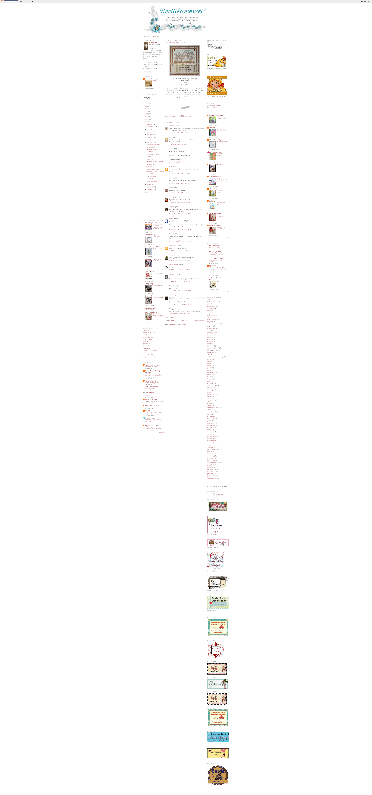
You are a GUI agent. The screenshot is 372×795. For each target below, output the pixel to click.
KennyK (209, 379)
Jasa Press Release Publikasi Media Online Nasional (153, 413)
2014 (146, 111)
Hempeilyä (149, 157)
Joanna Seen (147, 339)
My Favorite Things (215, 251)
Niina (170, 178)
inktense (210, 355)
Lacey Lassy (149, 284)
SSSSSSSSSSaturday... (158, 298)
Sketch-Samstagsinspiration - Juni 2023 (222, 179)
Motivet (209, 397)
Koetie (209, 381)
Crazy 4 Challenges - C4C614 (154, 401)
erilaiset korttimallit (213, 324)
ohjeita (209, 403)
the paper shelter (213, 449)
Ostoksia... (149, 167)
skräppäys (210, 432)
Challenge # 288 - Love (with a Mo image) (154, 420)
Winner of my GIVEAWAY (221, 228)
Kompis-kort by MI (151, 235)
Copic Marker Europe (216, 164)
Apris (171, 295)
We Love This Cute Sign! (216, 247)
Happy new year (222, 141)
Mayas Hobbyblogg (215, 140)
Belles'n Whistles (212, 302)
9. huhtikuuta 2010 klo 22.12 (179, 270)
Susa (170, 137)
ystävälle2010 (211, 476)
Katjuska (171, 274)
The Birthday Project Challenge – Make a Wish (216, 253)
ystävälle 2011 (211, 469)
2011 (146, 119)
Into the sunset (221, 166)
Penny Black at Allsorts (153, 365)
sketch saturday (150, 381)
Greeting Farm (212, 333)
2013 (146, 114)
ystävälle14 (210, 474)
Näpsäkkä (146, 344)
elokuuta (150, 132)
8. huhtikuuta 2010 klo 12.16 (179, 162)
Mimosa (209, 392)
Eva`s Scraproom (151, 312)
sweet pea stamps (213, 445)
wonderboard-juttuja (214, 463)
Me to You (210, 390)
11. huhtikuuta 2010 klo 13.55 (180, 291)
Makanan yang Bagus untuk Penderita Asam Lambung (153, 427)
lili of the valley (150, 411)
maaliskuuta (151, 184)
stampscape (211, 438)
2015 (146, 109)
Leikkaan (212, 128)
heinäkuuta (150, 135)
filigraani (210, 326)
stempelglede (211, 441)
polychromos (211, 423)
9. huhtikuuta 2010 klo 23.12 (179, 281)
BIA (208, 304)
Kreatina (146, 341)
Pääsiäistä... (150, 179)
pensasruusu (173, 245)
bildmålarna (211, 306)
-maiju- (171, 255)
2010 (146, 122)
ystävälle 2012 (211, 471)
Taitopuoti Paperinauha (151, 350)
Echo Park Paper (214, 246)
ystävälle (210, 467)
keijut (209, 377)
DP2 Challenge (149, 418)
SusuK (171, 149)
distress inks (211, 315)
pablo (209, 414)
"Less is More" (149, 392)
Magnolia (210, 388)
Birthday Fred (149, 388)
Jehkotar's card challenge (215, 357)
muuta (209, 399)
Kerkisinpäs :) (150, 147)
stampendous (211, 436)
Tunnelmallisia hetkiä (151, 79)
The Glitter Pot (148, 355)
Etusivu (146, 36)
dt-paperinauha (212, 319)
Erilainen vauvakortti (153, 145)
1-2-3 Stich (146, 331)
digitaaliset (210, 313)
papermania (211, 416)
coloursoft (210, 308)
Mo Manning (211, 394)
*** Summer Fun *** (157, 249)
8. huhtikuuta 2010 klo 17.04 (180, 229)
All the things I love (215, 189)
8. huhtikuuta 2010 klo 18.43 (180, 241)
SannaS (171, 166)
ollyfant (209, 405)
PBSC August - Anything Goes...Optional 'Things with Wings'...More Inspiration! (153, 375)
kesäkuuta (150, 137)
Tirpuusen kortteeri (215, 213)
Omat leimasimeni (212, 408)
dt (208, 317)
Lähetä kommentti (170, 318)
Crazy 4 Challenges (151, 400)
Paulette (171, 197)
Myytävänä (155, 36)
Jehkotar (212, 201)
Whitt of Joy (211, 460)
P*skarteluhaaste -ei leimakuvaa (153, 151)
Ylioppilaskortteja (222, 281)
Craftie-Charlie (148, 335)
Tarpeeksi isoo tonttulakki (221, 215)
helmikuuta (150, 187)
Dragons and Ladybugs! (220, 191)
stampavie (210, 434)
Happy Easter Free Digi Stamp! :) (222, 268)
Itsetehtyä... (149, 159)
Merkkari (154, 42)
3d (208, 300)
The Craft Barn (148, 352)
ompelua (210, 410)
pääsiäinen (210, 427)
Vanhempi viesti (199, 321)
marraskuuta (151, 127)
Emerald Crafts (148, 337)
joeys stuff (148, 296)
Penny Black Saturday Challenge (152, 371)
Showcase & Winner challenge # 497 (154, 394)
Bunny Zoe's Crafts (149, 333)
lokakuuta (150, 129)
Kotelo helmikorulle (152, 181)
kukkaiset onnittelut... (220, 154)
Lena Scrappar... (150, 271)
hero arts (210, 339)
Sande (171, 188)
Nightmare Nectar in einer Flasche (222, 118)
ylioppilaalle (211, 465)
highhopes (210, 341)
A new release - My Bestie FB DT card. (158, 315)
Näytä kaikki (162, 432)
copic (209, 311)
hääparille (210, 346)
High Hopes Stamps (151, 387)
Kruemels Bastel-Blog (216, 115)
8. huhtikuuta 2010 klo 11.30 (179, 133)
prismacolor (211, 425)
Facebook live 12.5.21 (221, 203)
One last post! (149, 407)
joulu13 (209, 366)
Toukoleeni (172, 286)
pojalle (190, 116)
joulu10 (209, 359)
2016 (146, 106)
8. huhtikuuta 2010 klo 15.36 (180, 214)
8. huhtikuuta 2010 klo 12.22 (180, 174)
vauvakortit (211, 456)
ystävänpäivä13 (212, 478)
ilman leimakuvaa (212, 348)
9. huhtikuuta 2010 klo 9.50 (179, 260)
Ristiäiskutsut (150, 164)
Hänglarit (210, 344)
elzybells (210, 322)
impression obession (213, 350)
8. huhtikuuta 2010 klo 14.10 (179, 183)
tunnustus (210, 452)
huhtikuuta (150, 142)
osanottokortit (212, 412)
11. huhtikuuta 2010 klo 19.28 (180, 305)
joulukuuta (150, 124)
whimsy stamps (212, 458)
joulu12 (209, 364)
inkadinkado (183, 116)
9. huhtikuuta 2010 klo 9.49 (179, 251)
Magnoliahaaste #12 (152, 154)
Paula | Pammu (173, 265)
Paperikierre (147, 348)
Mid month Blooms (151, 367)
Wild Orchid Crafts (149, 357)
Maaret (171, 126)
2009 (147, 193)
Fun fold (155, 261)
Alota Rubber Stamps (152, 425)
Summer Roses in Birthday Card (222, 130)
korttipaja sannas (215, 152)
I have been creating (156, 237)
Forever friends (212, 328)
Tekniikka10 (210, 447)
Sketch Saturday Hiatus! (152, 383)
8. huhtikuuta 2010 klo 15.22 (180, 202)
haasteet (175, 116)
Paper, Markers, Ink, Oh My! (154, 247)
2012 (146, 117)
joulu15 (209, 370)
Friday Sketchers (151, 176)
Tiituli (170, 234)
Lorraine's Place (150, 308)
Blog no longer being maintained (215, 261)
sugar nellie (211, 443)
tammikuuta (151, 190)
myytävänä (210, 401)
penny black (211, 419)
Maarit (171, 207)
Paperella (146, 346)
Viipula (171, 218)
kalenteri (210, 374)
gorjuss (209, 330)
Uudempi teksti (169, 321)
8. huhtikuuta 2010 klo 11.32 (179, 144)
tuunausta (210, 454)
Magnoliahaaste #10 (152, 169)
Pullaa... (155, 80)
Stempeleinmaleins (215, 177)
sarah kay (210, 430)
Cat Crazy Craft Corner (153, 259)
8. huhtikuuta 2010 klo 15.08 (180, 193)
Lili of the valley (212, 386)
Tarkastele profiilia (150, 71)
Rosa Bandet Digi (158, 273)
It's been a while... (158, 285)
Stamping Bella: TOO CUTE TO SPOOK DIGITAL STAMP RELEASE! (158, 226)
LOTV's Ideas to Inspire (216, 258)
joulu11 (209, 361)
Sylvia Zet (212, 266)
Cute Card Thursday (152, 405)
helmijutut (210, 337)
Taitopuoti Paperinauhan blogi (217, 278)
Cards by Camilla (215, 226)
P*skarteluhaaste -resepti (154, 162)
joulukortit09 (211, 372)
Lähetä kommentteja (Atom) (177, 324)
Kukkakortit (210, 383)
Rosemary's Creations (152, 223)
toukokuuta (151, 140)
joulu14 (209, 368)
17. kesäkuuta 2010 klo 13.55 (179, 313)
